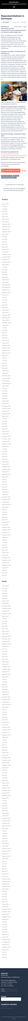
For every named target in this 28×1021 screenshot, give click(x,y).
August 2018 (5, 446)
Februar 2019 (5, 431)
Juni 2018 (4, 451)
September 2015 (6, 535)
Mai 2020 (4, 393)
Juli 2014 (4, 570)
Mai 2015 (4, 545)
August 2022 (5, 325)
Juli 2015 (4, 540)
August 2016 (5, 507)
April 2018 (4, 456)
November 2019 (6, 408)
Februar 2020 (5, 401)
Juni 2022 (4, 330)
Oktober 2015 (5, 532)
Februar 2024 (5, 279)
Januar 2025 (5, 252)
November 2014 (6, 560)
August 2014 (5, 567)
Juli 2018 (4, 449)
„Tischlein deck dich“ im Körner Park (14, 184)
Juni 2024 (4, 269)
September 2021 (6, 353)
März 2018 (4, 459)
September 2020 (6, 383)
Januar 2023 (5, 312)
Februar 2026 (5, 219)
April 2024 (4, 274)
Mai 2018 (4, 454)
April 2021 (4, 365)
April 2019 (4, 426)
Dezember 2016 (6, 497)
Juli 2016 (4, 509)
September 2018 (6, 444)
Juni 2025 (4, 239)
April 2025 (4, 244)
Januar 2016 (5, 525)
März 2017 (4, 489)
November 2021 (6, 348)
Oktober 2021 (5, 350)
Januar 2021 (5, 373)
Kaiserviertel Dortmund (7, 1008)
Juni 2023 (4, 300)
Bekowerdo (6, 22)
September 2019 (6, 413)
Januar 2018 (5, 464)
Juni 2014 (4, 573)
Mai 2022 (4, 332)
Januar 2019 (5, 434)
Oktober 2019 (5, 411)
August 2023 (5, 295)
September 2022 (6, 322)
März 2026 (5, 216)
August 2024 (5, 264)
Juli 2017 (4, 479)
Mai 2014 (4, 575)
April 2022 (4, 335)
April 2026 (4, 214)
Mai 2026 (4, 211)
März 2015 (4, 550)
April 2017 (4, 487)
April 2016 (4, 517)
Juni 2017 (4, 482)
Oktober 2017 (5, 471)
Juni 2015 (4, 542)
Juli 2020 (4, 388)
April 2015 (4, 547)
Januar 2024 (5, 282)
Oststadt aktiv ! (14, 2)
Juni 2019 (4, 421)
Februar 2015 (5, 552)
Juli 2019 (4, 418)
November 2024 (6, 257)
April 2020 (4, 396)
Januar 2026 (5, 221)
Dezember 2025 (6, 224)
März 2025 (5, 247)
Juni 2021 (4, 360)
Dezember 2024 (6, 254)
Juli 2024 (4, 267)
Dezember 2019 (6, 406)
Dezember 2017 (6, 466)
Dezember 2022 (6, 315)
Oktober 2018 (5, 441)
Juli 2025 (4, 236)
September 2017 (6, 474)
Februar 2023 (5, 310)
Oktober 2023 (5, 290)
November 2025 (6, 226)
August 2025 (5, 234)
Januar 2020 (5, 403)
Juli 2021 (4, 358)
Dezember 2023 (6, 284)
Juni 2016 (4, 512)
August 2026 (5, 204)
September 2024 (6, 262)
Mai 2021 (4, 363)
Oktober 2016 (5, 502)
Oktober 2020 (5, 380)
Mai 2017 (4, 484)
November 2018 (6, 439)
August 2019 (5, 416)
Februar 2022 (5, 340)
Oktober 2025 (5, 229)
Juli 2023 (4, 297)
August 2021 (5, 355)
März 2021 (4, 368)
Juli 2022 (4, 327)
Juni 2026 (4, 209)
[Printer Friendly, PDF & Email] (20, 26)
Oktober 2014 (5, 562)
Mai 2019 (4, 423)
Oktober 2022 (5, 320)
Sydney (14, 1018)
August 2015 (5, 537)
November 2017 (6, 469)
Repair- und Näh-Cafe (7, 175)
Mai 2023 (4, 302)
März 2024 (5, 277)
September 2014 (6, 565)
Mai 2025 (4, 242)
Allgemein (23, 22)
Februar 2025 (5, 249)
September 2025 (6, 231)
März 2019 (4, 429)
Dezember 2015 (6, 527)
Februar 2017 (5, 492)
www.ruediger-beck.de (11, 991)
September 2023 (6, 292)
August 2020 (5, 386)
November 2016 (6, 499)
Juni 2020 (4, 391)
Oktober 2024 (5, 259)
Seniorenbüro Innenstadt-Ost (9, 177)
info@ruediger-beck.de (11, 989)
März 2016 (4, 519)
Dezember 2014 (6, 557)
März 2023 (5, 307)
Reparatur (16, 175)
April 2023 (4, 305)
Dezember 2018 (6, 436)
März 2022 (5, 338)
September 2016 (6, 504)
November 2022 (6, 317)
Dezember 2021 (6, 345)
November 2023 (6, 287)
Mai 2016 (4, 514)
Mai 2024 (4, 272)
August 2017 (5, 476)
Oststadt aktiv (4, 1006)
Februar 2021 (5, 370)
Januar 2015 (5, 555)
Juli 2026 (4, 206)
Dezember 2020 (6, 375)
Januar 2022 (5, 343)
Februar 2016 (5, 522)
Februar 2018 (5, 461)
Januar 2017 (5, 494)
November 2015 (6, 530)
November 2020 (6, 378)
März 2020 (5, 398)
